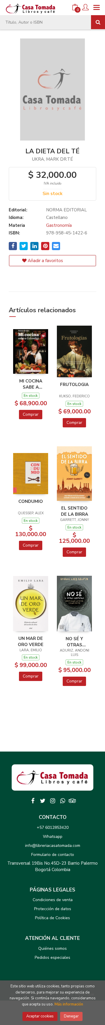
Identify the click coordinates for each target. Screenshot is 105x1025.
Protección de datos (52, 909)
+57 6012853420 (53, 827)
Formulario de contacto (52, 854)
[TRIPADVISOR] (72, 800)
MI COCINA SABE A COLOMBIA (30, 384)
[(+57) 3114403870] (62, 800)
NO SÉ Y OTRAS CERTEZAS (74, 641)
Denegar (71, 1016)
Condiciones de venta (53, 900)
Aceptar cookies (40, 1016)
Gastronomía (59, 225)
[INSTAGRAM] (52, 800)
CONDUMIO (30, 501)
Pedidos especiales (52, 957)
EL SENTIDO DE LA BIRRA (74, 511)
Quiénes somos (52, 948)
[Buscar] (98, 22)
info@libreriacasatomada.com (52, 845)
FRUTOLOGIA (74, 384)
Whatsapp (52, 836)
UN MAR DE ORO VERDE (30, 641)
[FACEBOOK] (32, 800)
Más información (69, 1004)
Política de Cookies (52, 918)
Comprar (30, 414)
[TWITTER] (42, 800)
